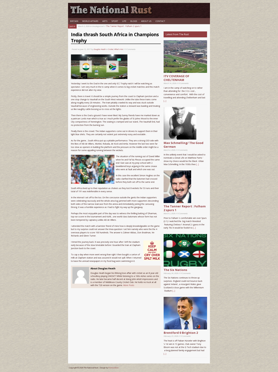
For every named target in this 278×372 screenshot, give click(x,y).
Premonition (113, 367)
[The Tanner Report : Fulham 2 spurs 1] (177, 201)
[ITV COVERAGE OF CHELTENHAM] (185, 71)
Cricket (110, 49)
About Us (146, 21)
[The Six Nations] (185, 264)
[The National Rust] (112, 14)
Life (124, 21)
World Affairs (90, 21)
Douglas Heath (100, 49)
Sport (114, 21)
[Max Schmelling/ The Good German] (180, 138)
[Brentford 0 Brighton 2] (185, 327)
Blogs (133, 21)
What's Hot (118, 49)
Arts (104, 21)
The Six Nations (175, 270)
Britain (74, 21)
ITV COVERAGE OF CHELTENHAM (176, 78)
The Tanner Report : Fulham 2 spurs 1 (109, 26)
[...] (165, 100)
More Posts (128, 285)
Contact (160, 21)
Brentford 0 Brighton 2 (181, 333)
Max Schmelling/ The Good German (183, 145)
